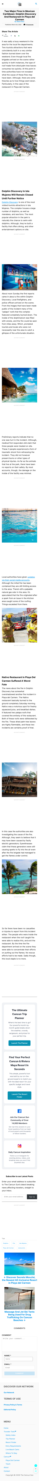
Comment (6, 1335)
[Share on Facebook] (11, 36)
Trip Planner (10, 1439)
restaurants (21, 1248)
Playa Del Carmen (13, 1460)
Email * (7, 1364)
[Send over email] (18, 36)
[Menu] (3, 4)
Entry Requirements (13, 1446)
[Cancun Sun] (19, 4)
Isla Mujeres (23, 1243)
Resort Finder (11, 1442)
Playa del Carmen (8, 1248)
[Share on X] (15, 36)
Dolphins (5, 1243)
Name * (7, 1356)
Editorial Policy (10, 1410)
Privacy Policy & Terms (13, 1405)
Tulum (8, 1464)
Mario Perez (20, 21)
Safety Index (10, 1435)
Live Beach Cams (12, 1449)
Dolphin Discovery (10, 202)
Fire (14, 1243)
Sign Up (32, 1197)
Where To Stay (11, 1453)
